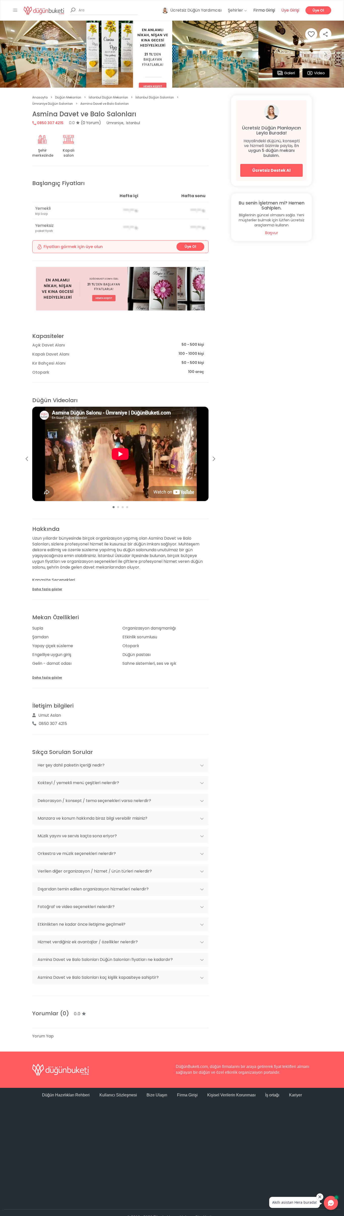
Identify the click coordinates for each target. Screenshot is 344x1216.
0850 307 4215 (49, 122)
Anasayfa (40, 97)
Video (319, 73)
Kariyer (295, 1095)
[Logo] (44, 10)
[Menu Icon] (15, 10)
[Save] (311, 34)
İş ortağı (272, 1095)
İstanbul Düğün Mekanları (108, 97)
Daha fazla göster (47, 589)
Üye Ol (318, 10)
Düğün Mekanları (68, 97)
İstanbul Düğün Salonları (154, 97)
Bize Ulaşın (157, 1095)
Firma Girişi (264, 10)
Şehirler (236, 10)
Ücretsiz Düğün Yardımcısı (196, 10)
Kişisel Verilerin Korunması (231, 1095)
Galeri (289, 73)
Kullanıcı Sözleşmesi (118, 1095)
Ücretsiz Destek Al (271, 170)
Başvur (271, 233)
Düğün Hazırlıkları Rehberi (66, 1095)
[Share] (325, 34)
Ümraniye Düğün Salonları (52, 103)
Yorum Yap (43, 1036)
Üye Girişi (290, 10)
